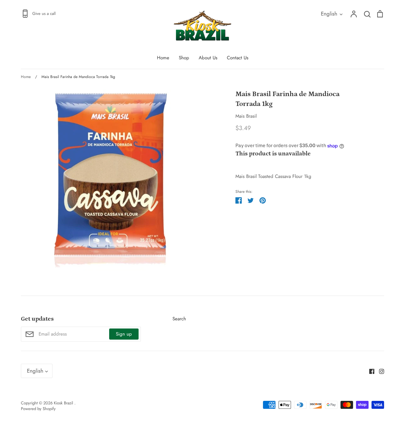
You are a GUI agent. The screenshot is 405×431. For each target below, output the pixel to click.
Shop (184, 57)
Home (163, 57)
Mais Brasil (246, 116)
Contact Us (237, 57)
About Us (208, 57)
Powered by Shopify (38, 409)
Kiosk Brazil (64, 403)
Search (179, 318)
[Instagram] (379, 371)
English (329, 13)
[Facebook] (369, 371)
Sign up (124, 333)
